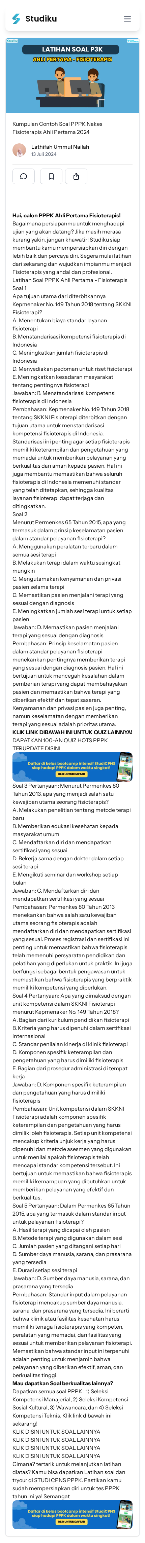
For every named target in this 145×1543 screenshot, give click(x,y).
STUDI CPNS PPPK (58, 1480)
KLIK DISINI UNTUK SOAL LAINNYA (56, 1431)
